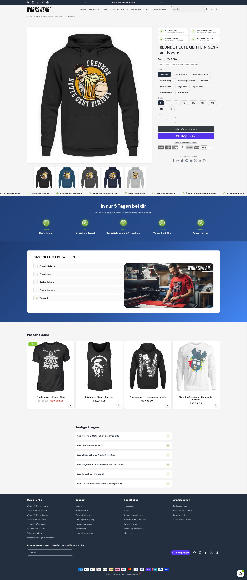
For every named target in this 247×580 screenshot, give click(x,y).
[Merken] (70, 405)
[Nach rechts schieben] (149, 177)
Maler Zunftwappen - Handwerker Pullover (196, 398)
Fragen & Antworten (85, 533)
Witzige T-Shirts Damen (37, 515)
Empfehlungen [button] (181, 499)
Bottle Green (165, 86)
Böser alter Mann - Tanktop (99, 397)
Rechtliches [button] (131, 499)
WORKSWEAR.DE (118, 574)
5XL (161, 109)
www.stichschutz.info (182, 519)
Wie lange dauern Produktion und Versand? (100, 464)
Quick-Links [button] (34, 499)
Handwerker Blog (180, 515)
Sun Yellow (183, 92)
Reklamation (81, 528)
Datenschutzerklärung (134, 515)
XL (184, 103)
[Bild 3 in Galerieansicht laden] (89, 177)
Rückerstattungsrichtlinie (135, 519)
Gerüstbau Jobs (180, 506)
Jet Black (164, 74)
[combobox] (188, 9)
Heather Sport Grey (186, 80)
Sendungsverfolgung (85, 519)
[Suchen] (202, 9)
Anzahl (160, 115)
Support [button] (80, 499)
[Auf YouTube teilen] (191, 161)
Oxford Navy (165, 80)
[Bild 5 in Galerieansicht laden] (135, 177)
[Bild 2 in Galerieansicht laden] (67, 177)
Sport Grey (198, 86)
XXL (193, 103)
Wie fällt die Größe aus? (90, 445)
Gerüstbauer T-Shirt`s (182, 510)
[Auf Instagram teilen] (178, 161)
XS (172, 110)
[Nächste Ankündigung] (161, 2)
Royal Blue (182, 86)
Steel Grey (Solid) (200, 74)
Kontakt (79, 506)
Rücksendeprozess (84, 524)
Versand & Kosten (84, 515)
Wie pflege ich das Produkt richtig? (96, 455)
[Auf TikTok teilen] (182, 161)
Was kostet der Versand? (90, 474)
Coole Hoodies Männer (37, 510)
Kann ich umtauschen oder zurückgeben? (99, 483)
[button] (94, 9)
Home (29, 16)
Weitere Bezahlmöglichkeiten (185, 142)
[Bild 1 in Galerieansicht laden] (44, 177)
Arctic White (166, 92)
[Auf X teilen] (195, 161)
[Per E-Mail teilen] (199, 161)
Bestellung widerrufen (134, 528)
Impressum (129, 506)
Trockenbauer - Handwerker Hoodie (148, 397)
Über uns (128, 533)
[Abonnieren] (70, 552)
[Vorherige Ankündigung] (86, 2)
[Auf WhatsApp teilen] (204, 161)
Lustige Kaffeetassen (36, 524)
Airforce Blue (181, 74)
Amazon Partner (131, 524)
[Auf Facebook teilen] (173, 161)
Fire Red (204, 80)
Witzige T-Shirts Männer (38, 506)
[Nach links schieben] (30, 177)
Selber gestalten (34, 533)
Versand (174, 64)
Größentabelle (82, 510)
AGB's (126, 510)
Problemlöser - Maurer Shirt (51, 397)
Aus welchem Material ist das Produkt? (98, 435)
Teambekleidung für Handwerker (41, 537)
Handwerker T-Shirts (36, 528)
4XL (212, 103)
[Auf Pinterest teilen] (186, 161)
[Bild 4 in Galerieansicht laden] (112, 177)
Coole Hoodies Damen (37, 519)
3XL (202, 103)
